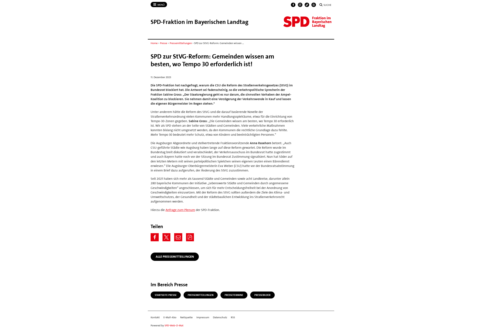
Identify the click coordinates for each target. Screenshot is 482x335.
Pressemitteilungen (181, 43)
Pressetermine (234, 295)
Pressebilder (262, 295)
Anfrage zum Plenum (180, 210)
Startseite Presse (166, 295)
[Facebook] (293, 5)
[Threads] (313, 5)
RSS (233, 317)
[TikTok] (307, 5)
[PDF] (190, 237)
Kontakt (155, 317)
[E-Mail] (178, 237)
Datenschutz (220, 317)
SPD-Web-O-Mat (174, 325)
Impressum (202, 317)
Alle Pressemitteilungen (175, 256)
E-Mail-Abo (169, 317)
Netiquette (186, 317)
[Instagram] (300, 5)
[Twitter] (166, 237)
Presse (163, 43)
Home (154, 43)
